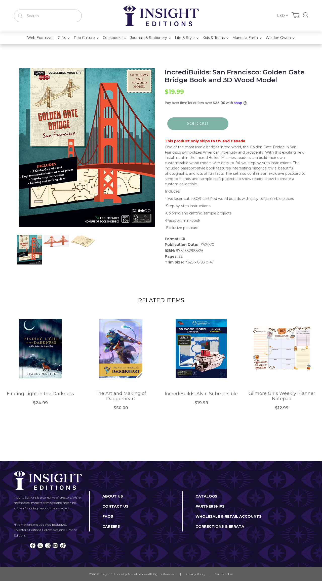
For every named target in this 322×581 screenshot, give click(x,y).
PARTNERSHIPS (210, 506)
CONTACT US (115, 506)
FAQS (107, 516)
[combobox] (48, 16)
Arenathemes (137, 574)
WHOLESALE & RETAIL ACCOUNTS (228, 516)
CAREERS (111, 526)
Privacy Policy (195, 574)
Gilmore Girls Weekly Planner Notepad (282, 396)
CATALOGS (206, 496)
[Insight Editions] (161, 16)
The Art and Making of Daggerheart (120, 396)
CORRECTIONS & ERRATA (219, 526)
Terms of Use (224, 574)
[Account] (305, 15)
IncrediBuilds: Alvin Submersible (201, 393)
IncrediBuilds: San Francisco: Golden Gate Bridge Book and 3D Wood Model (234, 76)
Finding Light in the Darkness (40, 393)
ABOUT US (112, 496)
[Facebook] (32, 545)
